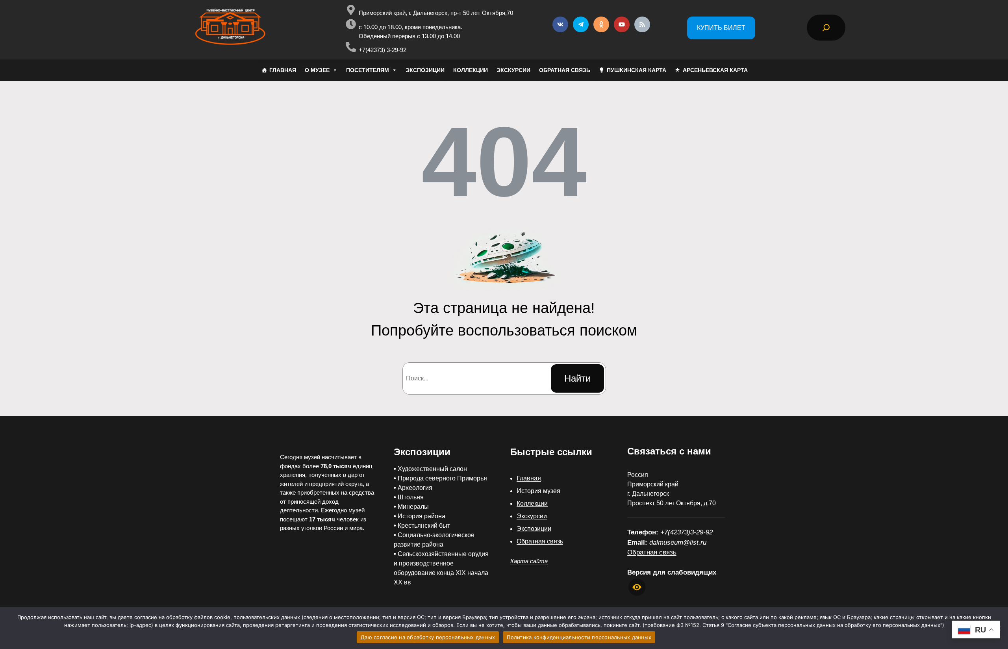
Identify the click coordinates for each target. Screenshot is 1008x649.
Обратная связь (540, 541)
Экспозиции (534, 528)
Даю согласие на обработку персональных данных (428, 637)
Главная (529, 478)
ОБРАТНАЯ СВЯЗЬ (564, 70)
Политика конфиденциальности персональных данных (579, 637)
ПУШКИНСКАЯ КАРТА (636, 70)
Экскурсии (532, 516)
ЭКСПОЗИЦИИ (425, 70)
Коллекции (532, 503)
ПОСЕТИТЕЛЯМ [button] (367, 70)
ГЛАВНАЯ (282, 70)
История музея (538, 491)
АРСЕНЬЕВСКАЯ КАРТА (715, 70)
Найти (577, 378)
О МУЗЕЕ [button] (317, 70)
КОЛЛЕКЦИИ (470, 70)
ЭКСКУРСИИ (513, 70)
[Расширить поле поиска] (826, 28)
